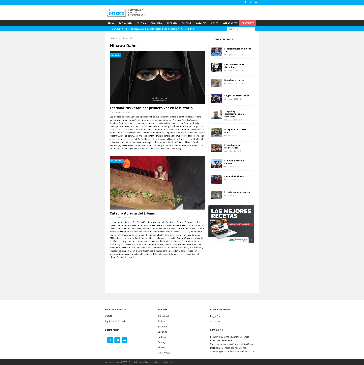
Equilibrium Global (115, 321)
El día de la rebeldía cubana (234, 162)
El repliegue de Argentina (237, 192)
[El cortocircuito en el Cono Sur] (216, 52)
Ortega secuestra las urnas (235, 130)
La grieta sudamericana (236, 95)
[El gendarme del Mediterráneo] (216, 148)
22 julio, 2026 (231, 195)
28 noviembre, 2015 (120, 112)
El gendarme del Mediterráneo (232, 146)
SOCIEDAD (172, 23)
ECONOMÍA (156, 23)
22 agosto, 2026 (232, 55)
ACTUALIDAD (125, 23)
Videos (161, 347)
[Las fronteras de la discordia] (216, 67)
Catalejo (162, 342)
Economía (163, 326)
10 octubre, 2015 (119, 217)
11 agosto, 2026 (232, 99)
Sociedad (162, 331)
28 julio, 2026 (231, 167)
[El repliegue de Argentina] (216, 195)
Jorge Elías (215, 316)
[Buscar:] (241, 28)
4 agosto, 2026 (231, 135)
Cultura (162, 337)
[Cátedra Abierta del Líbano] (157, 183)
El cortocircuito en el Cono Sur (237, 50)
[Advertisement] (207, 12)
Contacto (215, 321)
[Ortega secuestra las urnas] (216, 132)
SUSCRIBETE (248, 23)
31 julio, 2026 (231, 151)
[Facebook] (245, 2)
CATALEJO (201, 23)
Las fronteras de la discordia (234, 65)
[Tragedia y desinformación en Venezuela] (216, 114)
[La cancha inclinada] (216, 179)
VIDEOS (214, 23)
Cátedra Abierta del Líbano (132, 213)
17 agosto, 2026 (232, 70)
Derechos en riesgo (234, 80)
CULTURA (186, 23)
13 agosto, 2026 (232, 83)
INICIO (111, 23)
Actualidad (163, 316)
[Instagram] (250, 2)
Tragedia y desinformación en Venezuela (234, 114)
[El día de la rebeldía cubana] (216, 163)
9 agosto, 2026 (231, 120)
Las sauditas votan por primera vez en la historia (151, 107)
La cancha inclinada (234, 176)
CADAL (108, 316)
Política (161, 321)
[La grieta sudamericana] (216, 98)
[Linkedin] (256, 2)
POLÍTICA (141, 23)
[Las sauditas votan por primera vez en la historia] (157, 77)
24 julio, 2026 (231, 180)
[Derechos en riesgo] (216, 83)
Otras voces (164, 352)
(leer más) (176, 148)
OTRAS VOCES (230, 23)
